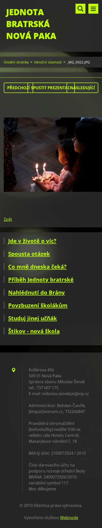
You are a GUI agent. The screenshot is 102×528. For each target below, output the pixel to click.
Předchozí (18, 87)
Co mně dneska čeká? (37, 266)
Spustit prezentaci (51, 87)
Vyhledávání (80, 9)
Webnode (69, 517)
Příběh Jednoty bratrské (41, 279)
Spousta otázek (29, 253)
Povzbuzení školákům (38, 305)
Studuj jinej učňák (32, 318)
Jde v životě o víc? (32, 240)
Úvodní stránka (16, 62)
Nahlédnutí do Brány (36, 292)
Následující (82, 87)
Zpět (8, 219)
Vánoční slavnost (48, 62)
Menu (93, 9)
